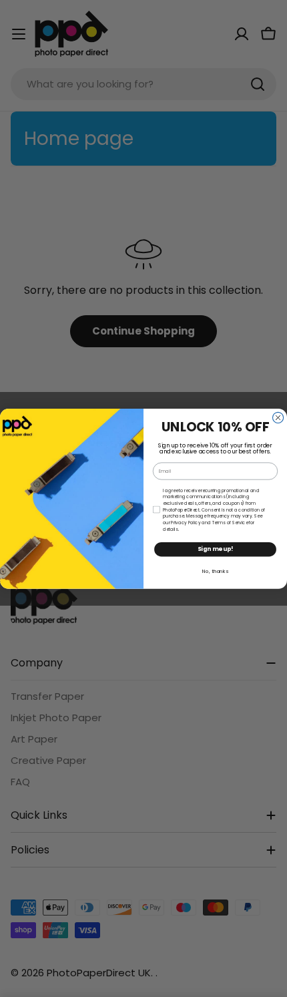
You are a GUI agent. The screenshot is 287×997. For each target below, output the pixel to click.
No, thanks (215, 570)
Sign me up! (216, 549)
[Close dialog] (278, 417)
